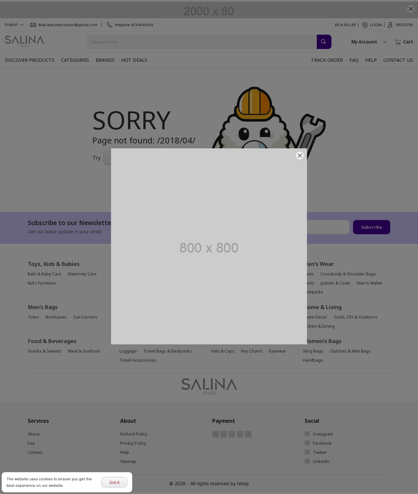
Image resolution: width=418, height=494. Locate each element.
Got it (114, 482)
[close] (300, 155)
